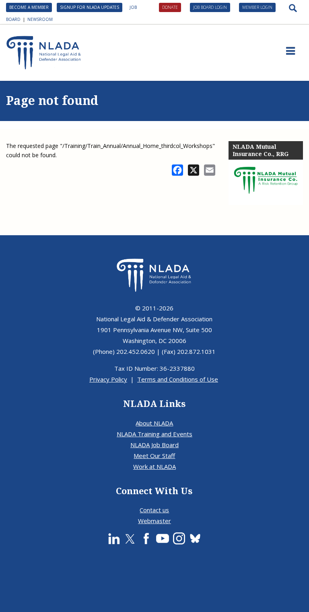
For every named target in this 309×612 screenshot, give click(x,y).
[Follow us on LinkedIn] (114, 538)
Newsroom (40, 19)
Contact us (154, 510)
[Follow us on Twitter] (130, 538)
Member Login (257, 7)
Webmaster (154, 521)
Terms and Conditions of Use (177, 379)
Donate (170, 7)
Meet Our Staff (154, 456)
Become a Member (29, 7)
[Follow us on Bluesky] (195, 538)
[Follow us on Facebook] (146, 538)
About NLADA (154, 423)
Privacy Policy (108, 379)
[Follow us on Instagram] (179, 538)
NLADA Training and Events (154, 434)
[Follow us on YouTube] (162, 538)
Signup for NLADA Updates (89, 7)
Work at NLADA (154, 466)
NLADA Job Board (154, 445)
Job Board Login (210, 7)
